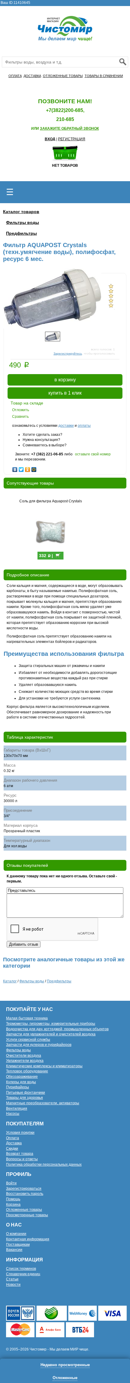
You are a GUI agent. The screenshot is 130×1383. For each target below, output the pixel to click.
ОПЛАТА (15, 76)
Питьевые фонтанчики (25, 1092)
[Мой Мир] (34, 468)
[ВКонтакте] (15, 468)
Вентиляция (16, 1108)
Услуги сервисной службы (28, 1039)
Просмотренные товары (27, 1215)
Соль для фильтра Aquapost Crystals (50, 501)
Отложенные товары (24, 1210)
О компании (16, 1234)
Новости (13, 1284)
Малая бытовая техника (27, 1018)
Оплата (12, 1138)
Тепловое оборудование (27, 1071)
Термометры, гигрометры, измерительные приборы (50, 1024)
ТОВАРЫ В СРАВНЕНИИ (104, 76)
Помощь (13, 1199)
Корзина (13, 1204)
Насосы (12, 1114)
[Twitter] (21, 468)
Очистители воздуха (23, 1055)
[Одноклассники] (27, 468)
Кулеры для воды (21, 1082)
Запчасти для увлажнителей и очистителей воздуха (51, 1034)
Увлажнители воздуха (25, 1061)
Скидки (12, 1148)
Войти (11, 1183)
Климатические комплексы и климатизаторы (44, 1066)
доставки (66, 425)
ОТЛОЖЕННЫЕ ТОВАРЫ (63, 76)
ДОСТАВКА (32, 76)
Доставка (14, 1143)
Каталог (10, 981)
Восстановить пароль (24, 1194)
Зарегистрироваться (23, 1188)
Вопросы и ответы (22, 1159)
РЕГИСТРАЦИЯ (71, 139)
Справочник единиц (23, 1274)
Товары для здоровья (24, 1098)
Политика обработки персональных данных (44, 1164)
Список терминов (21, 1269)
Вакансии (14, 1250)
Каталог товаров (21, 211)
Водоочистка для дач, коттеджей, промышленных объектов (57, 1029)
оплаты (84, 425)
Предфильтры (21, 233)
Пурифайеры (17, 1087)
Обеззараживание (22, 1076)
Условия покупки (20, 1132)
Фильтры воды (22, 222)
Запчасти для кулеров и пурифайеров (38, 1045)
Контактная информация (27, 1239)
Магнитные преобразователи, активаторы (42, 1103)
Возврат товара (19, 1154)
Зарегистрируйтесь (68, 353)
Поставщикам (18, 1244)
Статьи (12, 1279)
